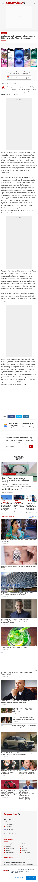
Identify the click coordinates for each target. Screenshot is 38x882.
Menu (3, 3)
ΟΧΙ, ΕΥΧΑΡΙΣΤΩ (18, 878)
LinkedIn (12, 833)
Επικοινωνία (9, 824)
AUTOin (24, 848)
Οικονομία (9, 844)
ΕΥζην (24, 846)
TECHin (4, 33)
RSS (15, 833)
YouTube (10, 833)
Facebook (5, 833)
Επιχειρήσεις (10, 848)
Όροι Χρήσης (9, 826)
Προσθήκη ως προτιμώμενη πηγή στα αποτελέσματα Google (20, 77)
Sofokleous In (15, 3)
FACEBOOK (12, 416)
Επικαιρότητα (10, 852)
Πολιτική (8, 846)
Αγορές (8, 850)
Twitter (7, 833)
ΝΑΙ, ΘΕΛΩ (31, 878)
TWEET (19, 416)
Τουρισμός (25, 850)
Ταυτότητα (9, 822)
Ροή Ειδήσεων (26, 852)
